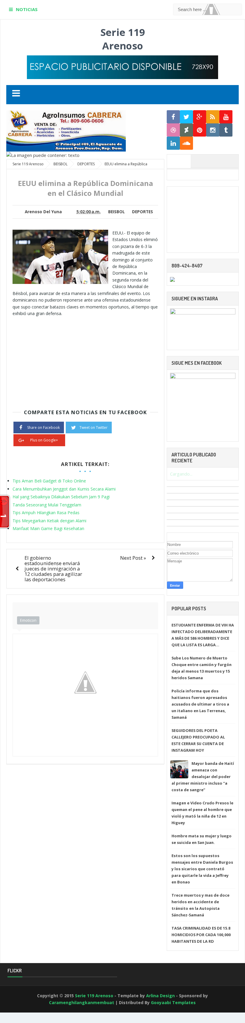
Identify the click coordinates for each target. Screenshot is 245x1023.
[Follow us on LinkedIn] (173, 143)
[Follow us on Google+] (199, 117)
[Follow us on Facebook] (173, 117)
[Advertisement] (63, 359)
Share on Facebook (43, 427)
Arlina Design (160, 995)
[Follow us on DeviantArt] (186, 130)
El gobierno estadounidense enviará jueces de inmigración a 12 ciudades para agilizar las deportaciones (53, 568)
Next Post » (133, 557)
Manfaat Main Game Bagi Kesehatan (48, 528)
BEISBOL (116, 211)
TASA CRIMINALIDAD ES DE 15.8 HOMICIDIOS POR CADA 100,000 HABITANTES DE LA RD (201, 934)
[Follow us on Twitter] (186, 117)
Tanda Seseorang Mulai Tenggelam (47, 505)
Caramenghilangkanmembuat (81, 1002)
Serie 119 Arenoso (122, 38)
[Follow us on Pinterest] (199, 130)
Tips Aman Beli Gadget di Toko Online (49, 481)
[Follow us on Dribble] (173, 130)
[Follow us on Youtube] (225, 117)
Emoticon (28, 620)
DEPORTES (142, 211)
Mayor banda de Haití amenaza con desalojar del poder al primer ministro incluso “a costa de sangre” (203, 776)
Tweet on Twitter (93, 427)
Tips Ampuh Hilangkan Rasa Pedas (46, 512)
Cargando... (181, 474)
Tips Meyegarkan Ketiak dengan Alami (49, 520)
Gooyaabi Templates (173, 1002)
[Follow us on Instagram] (212, 130)
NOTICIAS (27, 9)
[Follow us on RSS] (212, 117)
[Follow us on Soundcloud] (186, 143)
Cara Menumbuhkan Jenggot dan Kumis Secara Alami (64, 489)
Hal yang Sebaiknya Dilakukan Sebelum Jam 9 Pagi (61, 497)
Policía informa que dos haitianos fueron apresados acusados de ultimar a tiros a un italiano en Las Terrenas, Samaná (200, 704)
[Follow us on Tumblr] (225, 130)
